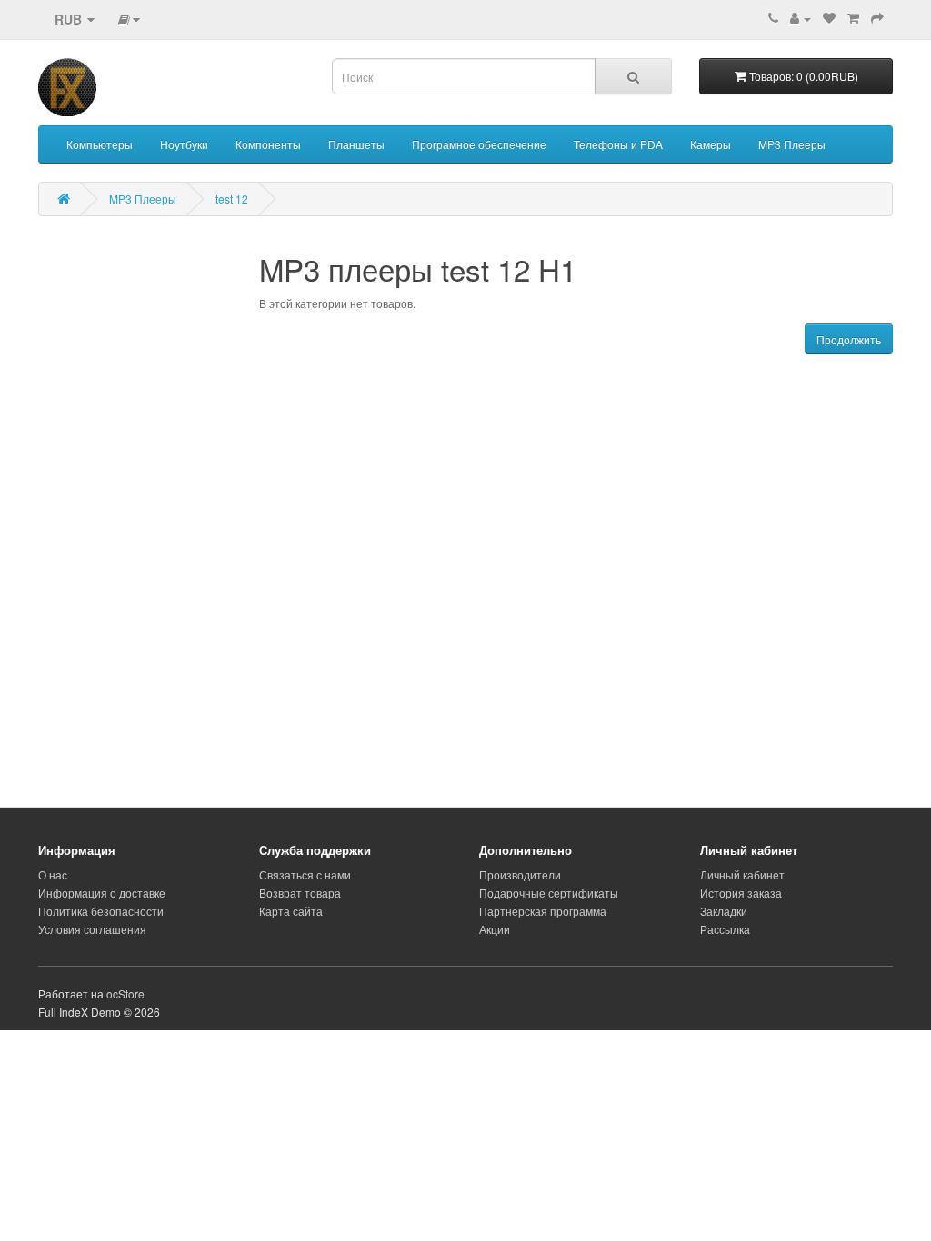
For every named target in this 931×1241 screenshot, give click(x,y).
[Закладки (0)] (829, 17)
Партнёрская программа (542, 910)
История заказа (741, 892)
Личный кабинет (742, 874)
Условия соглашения (92, 929)
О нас (52, 874)
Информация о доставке (101, 892)
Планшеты (356, 144)
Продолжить (848, 339)
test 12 (231, 198)
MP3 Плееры (792, 144)
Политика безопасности (101, 910)
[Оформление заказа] (877, 17)
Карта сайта (291, 910)
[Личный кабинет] (800, 17)
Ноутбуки (184, 144)
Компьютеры (99, 144)
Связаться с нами (305, 874)
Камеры (710, 144)
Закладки (723, 910)
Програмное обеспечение (479, 144)
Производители (520, 874)
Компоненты (268, 144)
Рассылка (725, 929)
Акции (494, 929)
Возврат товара (300, 892)
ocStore (125, 993)
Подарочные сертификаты (548, 892)
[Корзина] (853, 17)
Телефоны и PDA (618, 144)
